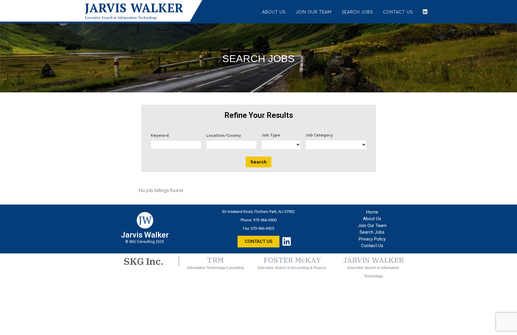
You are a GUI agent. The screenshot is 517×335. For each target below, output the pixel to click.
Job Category (319, 135)
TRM (215, 260)
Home (372, 212)
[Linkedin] (286, 241)
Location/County (223, 135)
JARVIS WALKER (373, 260)
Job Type (270, 135)
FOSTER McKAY (292, 260)
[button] (258, 241)
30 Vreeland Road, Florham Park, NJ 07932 (258, 211)
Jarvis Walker (134, 8)
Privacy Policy (372, 239)
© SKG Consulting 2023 (144, 242)
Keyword (160, 135)
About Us (273, 12)
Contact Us (398, 12)
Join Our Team (314, 12)
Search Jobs (357, 12)
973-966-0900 (264, 220)
